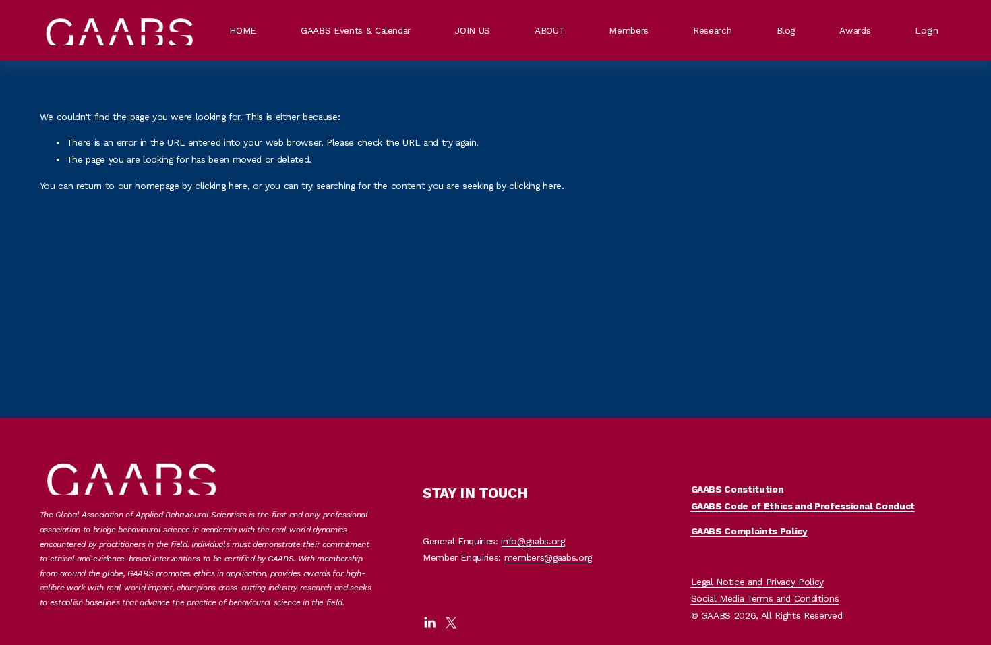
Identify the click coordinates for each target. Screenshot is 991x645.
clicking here (221, 185)
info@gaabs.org (532, 541)
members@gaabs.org (548, 557)
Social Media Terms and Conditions (765, 598)
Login (926, 30)
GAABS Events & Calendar (356, 30)
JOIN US (472, 30)
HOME (242, 30)
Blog (786, 30)
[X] (451, 622)
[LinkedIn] (429, 622)
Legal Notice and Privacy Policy (757, 581)
